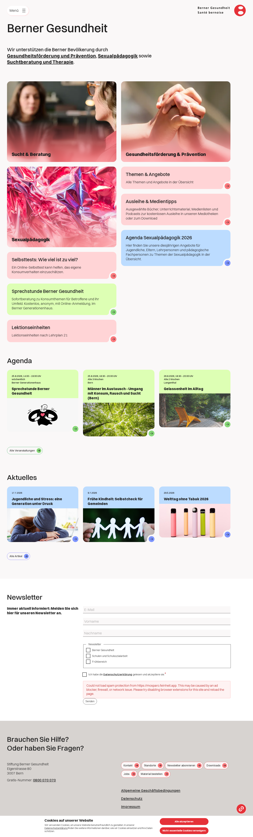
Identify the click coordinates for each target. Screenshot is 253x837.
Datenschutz (131, 798)
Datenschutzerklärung (117, 674)
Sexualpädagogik (118, 56)
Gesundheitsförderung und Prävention (51, 56)
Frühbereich (99, 661)
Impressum (130, 806)
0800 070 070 (44, 780)
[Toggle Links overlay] (241, 809)
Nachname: (88, 631)
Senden (90, 701)
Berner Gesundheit (103, 650)
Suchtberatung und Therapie (40, 62)
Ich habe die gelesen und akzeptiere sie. (126, 674)
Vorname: (87, 619)
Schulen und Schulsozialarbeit (109, 656)
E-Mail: (86, 607)
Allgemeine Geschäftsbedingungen (150, 790)
